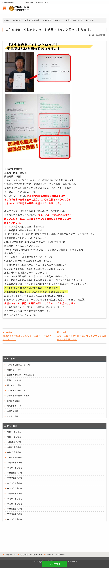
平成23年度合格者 (14, 498)
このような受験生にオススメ (19, 364)
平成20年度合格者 (14, 514)
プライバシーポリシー (55, 554)
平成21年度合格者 (14, 509)
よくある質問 (12, 416)
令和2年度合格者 (14, 452)
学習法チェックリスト (16, 390)
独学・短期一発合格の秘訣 (18, 395)
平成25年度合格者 (14, 488)
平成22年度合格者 (14, 503)
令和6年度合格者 (14, 436)
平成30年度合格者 (14, 462)
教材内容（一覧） (14, 369)
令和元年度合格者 (14, 457)
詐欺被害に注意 (13, 400)
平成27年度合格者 (14, 478)
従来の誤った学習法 (15, 385)
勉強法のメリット (14, 380)
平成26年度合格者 (14, 483)
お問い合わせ (10, 554)
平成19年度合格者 (14, 519)
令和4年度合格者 (14, 447)
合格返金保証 (12, 411)
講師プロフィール (14, 406)
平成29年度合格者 (14, 467)
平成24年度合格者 (14, 493)
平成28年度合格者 (14, 473)
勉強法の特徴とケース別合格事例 (21, 375)
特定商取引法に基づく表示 (31, 554)
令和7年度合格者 (14, 431)
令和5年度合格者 (14, 442)
